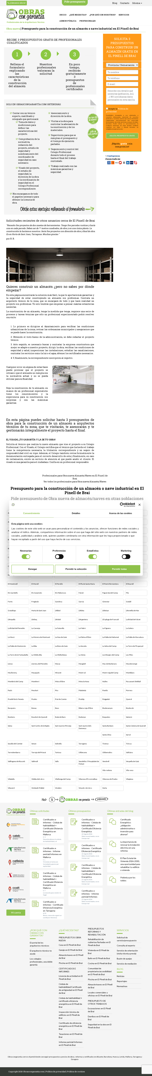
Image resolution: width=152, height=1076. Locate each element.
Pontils (105, 690)
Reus (57, 708)
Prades (34, 699)
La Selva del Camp (109, 646)
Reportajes (122, 981)
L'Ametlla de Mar (132, 610)
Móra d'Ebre (60, 681)
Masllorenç (12, 673)
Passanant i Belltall (133, 681)
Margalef (82, 664)
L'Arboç (34, 619)
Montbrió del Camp (15, 681)
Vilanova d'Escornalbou (88, 779)
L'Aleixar (105, 610)
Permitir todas (119, 569)
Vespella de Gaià (132, 761)
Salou (10, 726)
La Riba (34, 646)
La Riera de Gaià (61, 646)
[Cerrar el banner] (139, 505)
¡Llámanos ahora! (17, 2)
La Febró (82, 628)
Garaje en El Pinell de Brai (70, 950)
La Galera (129, 628)
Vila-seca (129, 770)
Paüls (10, 690)
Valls (57, 761)
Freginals (35, 601)
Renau (34, 708)
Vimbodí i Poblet (37, 788)
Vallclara (129, 752)
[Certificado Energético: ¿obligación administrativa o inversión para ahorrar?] (113, 822)
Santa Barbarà (107, 726)
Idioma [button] (136, 3)
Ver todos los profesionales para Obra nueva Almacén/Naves (74, 481)
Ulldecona (83, 752)
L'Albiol (57, 610)
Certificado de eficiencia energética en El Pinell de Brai (70, 1026)
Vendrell (105, 761)
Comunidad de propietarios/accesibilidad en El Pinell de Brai (99, 971)
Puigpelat (106, 699)
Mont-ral (82, 673)
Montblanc (130, 673)
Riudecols (130, 708)
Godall (128, 601)
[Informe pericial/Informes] (74, 893)
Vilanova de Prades (110, 779)
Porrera (129, 690)
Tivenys (105, 744)
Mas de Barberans (109, 664)
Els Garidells (13, 593)
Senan (33, 744)
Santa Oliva (106, 735)
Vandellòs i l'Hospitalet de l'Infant (89, 762)
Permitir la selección (76, 569)
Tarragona (83, 744)
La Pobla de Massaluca (135, 637)
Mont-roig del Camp (110, 673)
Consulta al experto (126, 945)
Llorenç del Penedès (39, 664)
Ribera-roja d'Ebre (86, 708)
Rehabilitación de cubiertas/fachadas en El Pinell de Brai (99, 942)
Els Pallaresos (60, 593)
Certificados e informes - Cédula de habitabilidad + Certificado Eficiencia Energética (91, 825)
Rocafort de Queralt (39, 717)
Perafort (34, 690)
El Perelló (59, 584)
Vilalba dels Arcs (37, 779)
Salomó (129, 717)
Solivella (58, 744)
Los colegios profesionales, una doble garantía (41, 961)
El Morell (35, 584)
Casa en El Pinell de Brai (70, 945)
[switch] (59, 556)
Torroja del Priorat (38, 752)
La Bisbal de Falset (133, 619)
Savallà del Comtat (15, 744)
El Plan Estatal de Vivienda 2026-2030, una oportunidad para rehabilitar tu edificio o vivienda (130, 864)
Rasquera (11, 708)
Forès (10, 601)
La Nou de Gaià (61, 637)
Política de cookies (76, 1071)
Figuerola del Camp (110, 593)
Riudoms (11, 717)
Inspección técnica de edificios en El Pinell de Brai (69, 1015)
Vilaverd (11, 788)
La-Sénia (82, 655)
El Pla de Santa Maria (87, 584)
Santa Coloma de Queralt (136, 726)
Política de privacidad (56, 1071)
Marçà (57, 664)
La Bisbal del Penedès (16, 628)
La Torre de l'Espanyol (134, 646)
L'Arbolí (58, 619)
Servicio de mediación (127, 963)
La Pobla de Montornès (17, 646)
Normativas (122, 986)
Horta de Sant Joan (38, 610)
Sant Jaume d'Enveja (63, 726)
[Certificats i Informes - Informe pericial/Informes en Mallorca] (36, 851)
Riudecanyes (107, 708)
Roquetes (106, 717)
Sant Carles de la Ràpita (40, 726)
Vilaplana (129, 779)
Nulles (105, 681)
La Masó (11, 637)
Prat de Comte (60, 699)
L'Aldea (81, 610)
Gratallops (12, 610)
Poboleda (82, 690)
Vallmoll (34, 761)
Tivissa (129, 744)
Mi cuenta (16, 912)
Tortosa (58, 752)
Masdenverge (131, 664)
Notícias (120, 976)
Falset (81, 593)
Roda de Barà (60, 717)
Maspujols (35, 673)
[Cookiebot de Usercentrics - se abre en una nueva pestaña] (122, 504)
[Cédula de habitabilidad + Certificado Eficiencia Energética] (74, 822)
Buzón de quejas (124, 958)
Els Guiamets (36, 593)
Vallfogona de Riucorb (16, 761)
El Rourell (130, 584)
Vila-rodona (107, 770)
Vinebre (58, 788)
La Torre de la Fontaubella (18, 655)
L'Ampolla (11, 619)
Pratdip (81, 699)
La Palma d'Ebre (85, 637)
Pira (56, 690)
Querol (129, 699)
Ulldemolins (107, 752)
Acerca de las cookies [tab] (120, 513)
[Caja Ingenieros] (112, 155)
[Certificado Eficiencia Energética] (74, 848)
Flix (127, 593)
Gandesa (58, 601)
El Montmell (13, 584)
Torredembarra (14, 752)
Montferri (35, 681)
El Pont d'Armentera (110, 584)
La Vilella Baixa (61, 655)
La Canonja (35, 628)
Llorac (10, 664)
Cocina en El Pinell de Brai (99, 963)
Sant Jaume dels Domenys (85, 727)
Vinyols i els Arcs (85, 788)
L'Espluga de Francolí (110, 619)
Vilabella (11, 779)
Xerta (104, 788)
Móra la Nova (84, 681)
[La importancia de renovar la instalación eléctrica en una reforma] (113, 844)
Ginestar (105, 601)
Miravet (58, 673)
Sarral (128, 735)
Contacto (124, 3)
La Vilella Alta (36, 655)
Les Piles (129, 655)
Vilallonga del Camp (63, 779)
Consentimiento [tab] (31, 513)
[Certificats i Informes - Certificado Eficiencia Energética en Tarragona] (36, 904)
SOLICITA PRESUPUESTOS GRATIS (122, 136)
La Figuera (106, 628)
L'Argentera (83, 619)
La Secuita (83, 646)
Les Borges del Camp (110, 655)
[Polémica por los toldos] (113, 880)
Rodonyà (82, 717)
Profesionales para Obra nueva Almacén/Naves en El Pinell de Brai (75, 477)
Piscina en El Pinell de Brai (71, 963)
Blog (114, 3)
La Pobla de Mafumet (110, 637)
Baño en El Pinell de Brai (99, 958)
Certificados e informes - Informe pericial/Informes (90, 893)
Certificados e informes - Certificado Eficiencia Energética (92, 848)
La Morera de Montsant (40, 637)
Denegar (32, 569)
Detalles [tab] (76, 513)
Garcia (81, 601)
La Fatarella (59, 628)
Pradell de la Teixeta (16, 699)
